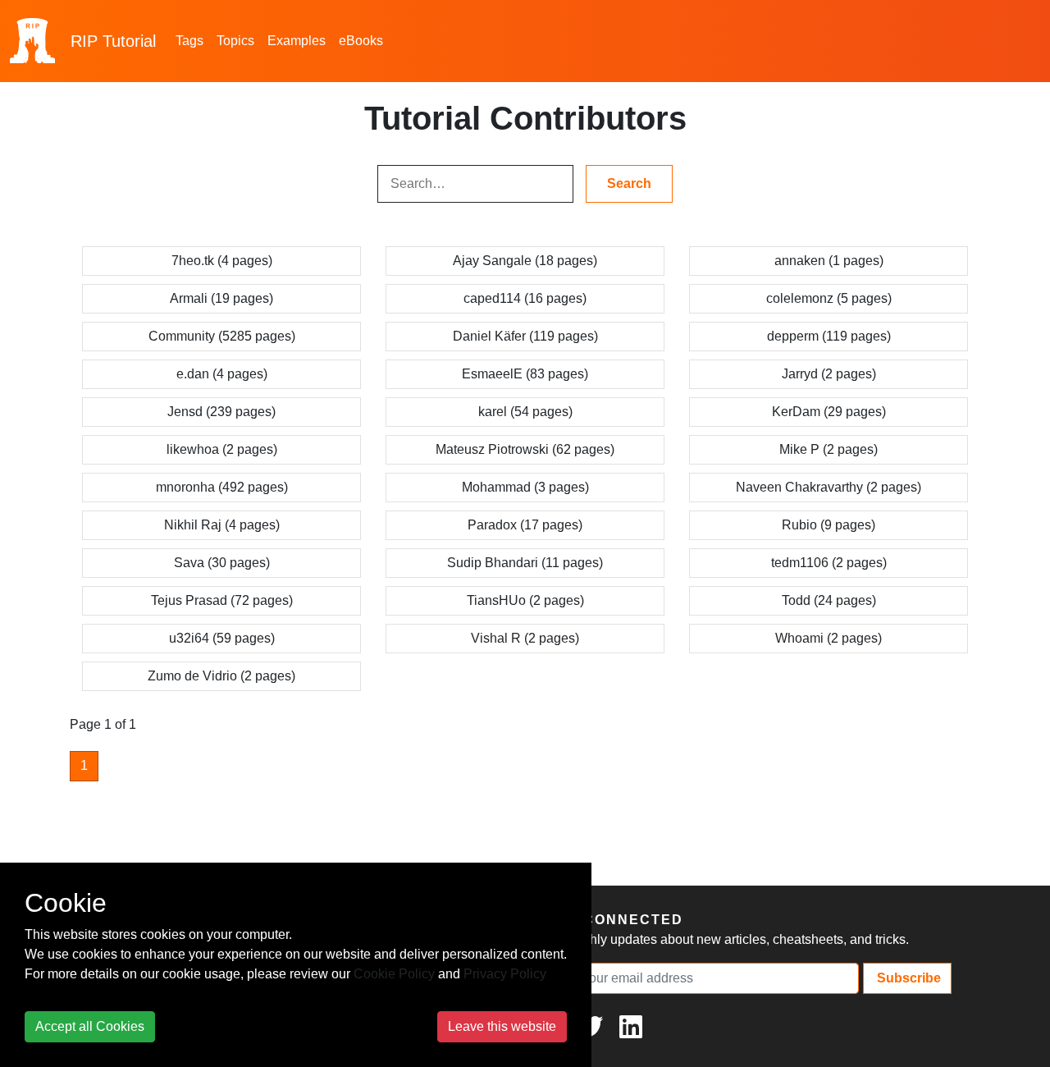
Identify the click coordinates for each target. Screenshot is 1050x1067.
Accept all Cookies (89, 1026)
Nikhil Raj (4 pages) (222, 525)
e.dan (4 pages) (221, 374)
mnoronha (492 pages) (222, 487)
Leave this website (502, 1026)
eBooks (361, 41)
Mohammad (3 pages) (525, 487)
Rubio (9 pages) (828, 525)
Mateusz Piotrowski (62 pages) (525, 449)
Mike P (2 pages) (828, 449)
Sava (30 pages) (222, 563)
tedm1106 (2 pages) (829, 563)
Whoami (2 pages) (828, 638)
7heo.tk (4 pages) (221, 261)
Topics (235, 41)
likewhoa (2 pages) (222, 449)
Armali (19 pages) (221, 298)
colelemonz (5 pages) (829, 298)
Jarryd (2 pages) (829, 374)
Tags (189, 41)
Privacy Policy (504, 974)
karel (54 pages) (525, 412)
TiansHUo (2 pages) (525, 600)
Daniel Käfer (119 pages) (525, 336)
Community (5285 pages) (221, 336)
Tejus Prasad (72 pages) (222, 600)
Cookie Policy (394, 974)
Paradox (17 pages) (525, 525)
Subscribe (907, 978)
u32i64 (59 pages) (222, 638)
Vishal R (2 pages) (525, 638)
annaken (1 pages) (828, 261)
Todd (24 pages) (829, 600)
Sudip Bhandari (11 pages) (525, 563)
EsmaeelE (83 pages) (525, 374)
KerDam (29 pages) (829, 412)
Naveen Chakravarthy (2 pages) (828, 487)
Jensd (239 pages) (221, 412)
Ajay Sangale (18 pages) (525, 261)
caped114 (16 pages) (525, 298)
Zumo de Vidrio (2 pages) (221, 676)
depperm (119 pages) (829, 336)
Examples (296, 41)
